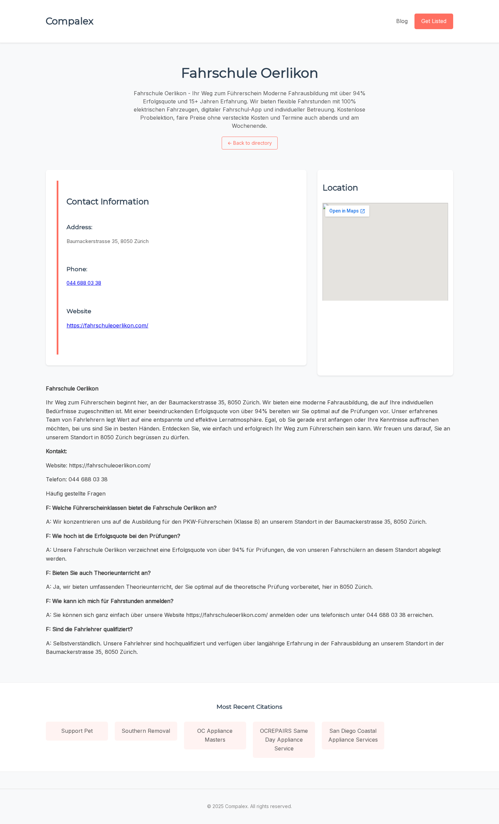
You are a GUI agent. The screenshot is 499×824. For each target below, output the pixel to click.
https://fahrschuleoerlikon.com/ (107, 325)
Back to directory (249, 143)
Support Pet (77, 730)
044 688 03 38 (84, 283)
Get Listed (433, 21)
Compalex (69, 21)
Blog (402, 21)
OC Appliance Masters (215, 735)
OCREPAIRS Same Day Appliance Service (284, 739)
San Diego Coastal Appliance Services (353, 735)
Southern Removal (146, 730)
